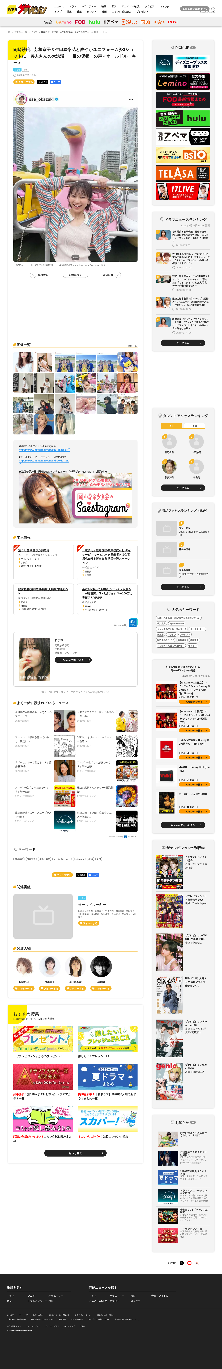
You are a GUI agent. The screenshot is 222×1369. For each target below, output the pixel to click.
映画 (103, 6)
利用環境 (62, 1319)
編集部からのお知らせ (105, 1315)
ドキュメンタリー (37, 1300)
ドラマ (72, 6)
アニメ (31, 1295)
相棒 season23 (177, 623)
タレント (92, 11)
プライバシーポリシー (83, 1315)
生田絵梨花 (44, 859)
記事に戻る (75, 274)
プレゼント (142, 11)
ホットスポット (197, 629)
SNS (25, 69)
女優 (99, 859)
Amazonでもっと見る (183, 825)
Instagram (79, 859)
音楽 (114, 6)
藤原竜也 (182, 640)
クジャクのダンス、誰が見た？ (171, 629)
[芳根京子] (50, 973)
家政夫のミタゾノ (165, 640)
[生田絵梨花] (75, 973)
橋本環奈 (194, 640)
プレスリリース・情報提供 (59, 1315)
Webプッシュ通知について (98, 1319)
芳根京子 (31, 859)
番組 (79, 11)
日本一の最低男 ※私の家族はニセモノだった (178, 618)
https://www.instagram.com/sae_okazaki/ (43, 449)
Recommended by (116, 837)
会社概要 (10, 1315)
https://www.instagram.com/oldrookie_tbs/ (44, 460)
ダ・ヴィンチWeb (52, 1326)
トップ (58, 11)
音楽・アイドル (159, 1295)
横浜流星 (161, 623)
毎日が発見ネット (14, 1326)
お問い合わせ (38, 1315)
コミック (164, 6)
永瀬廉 (160, 634)
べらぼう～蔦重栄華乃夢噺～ (170, 646)
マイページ (23, 1315)
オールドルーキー (62, 859)
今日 (171, 426)
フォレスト (185, 634)
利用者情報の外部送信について (127, 1319)
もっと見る (75, 1153)
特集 (69, 11)
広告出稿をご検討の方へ (16, 1319)
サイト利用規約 (77, 1319)
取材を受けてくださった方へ (42, 1319)
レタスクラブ (69, 1326)
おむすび (172, 634)
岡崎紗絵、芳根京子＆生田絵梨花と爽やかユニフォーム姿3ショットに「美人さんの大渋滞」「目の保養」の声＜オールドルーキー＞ (103, 31)
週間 (195, 426)
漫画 (104, 11)
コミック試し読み (121, 11)
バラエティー (89, 6)
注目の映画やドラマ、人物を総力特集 (34, 1018)
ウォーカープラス (33, 1326)
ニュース (59, 6)
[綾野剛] (101, 973)
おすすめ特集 (26, 1013)
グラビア (150, 6)
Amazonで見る (194, 701)
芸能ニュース (21, 31)
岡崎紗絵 (19, 859)
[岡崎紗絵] (24, 973)
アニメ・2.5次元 (131, 6)
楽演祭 (82, 1326)
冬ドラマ (192, 646)
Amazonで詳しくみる (73, 659)
